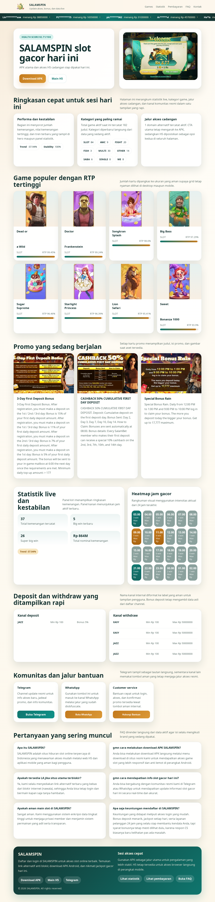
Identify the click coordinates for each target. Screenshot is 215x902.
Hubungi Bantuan (131, 714)
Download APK (32, 78)
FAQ (188, 6)
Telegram (72, 880)
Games (149, 6)
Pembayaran (175, 6)
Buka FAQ (185, 879)
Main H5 (57, 78)
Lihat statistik (129, 879)
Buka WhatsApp (83, 714)
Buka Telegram (36, 714)
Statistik (160, 6)
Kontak (198, 6)
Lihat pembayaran (158, 879)
